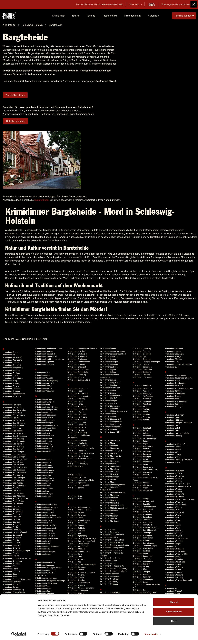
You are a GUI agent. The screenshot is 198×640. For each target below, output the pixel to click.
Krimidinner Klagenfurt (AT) (79, 551)
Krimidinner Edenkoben (45, 460)
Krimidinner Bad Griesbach (14, 433)
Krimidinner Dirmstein (44, 417)
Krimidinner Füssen (43, 554)
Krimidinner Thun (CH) (174, 386)
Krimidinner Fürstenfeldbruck (47, 546)
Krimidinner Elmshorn (44, 473)
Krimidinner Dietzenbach (45, 415)
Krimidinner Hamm (75, 401)
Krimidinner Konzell (76, 570)
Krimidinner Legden (108, 369)
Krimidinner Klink (75, 557)
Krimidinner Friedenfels (45, 533)
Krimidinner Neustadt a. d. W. (112, 566)
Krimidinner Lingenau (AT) (110, 395)
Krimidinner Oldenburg (142, 354)
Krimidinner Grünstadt (77, 367)
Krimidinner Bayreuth (11, 522)
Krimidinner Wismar (173, 557)
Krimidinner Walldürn (173, 481)
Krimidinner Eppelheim (44, 480)
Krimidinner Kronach (76, 585)
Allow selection (174, 611)
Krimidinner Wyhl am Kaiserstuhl (178, 580)
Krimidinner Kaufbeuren (77, 523)
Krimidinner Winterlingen (175, 551)
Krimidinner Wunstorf (173, 572)
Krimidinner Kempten (76, 531)
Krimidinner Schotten (141, 520)
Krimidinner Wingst (173, 544)
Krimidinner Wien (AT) (174, 531)
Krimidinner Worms (173, 570)
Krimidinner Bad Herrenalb (14, 441)
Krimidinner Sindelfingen (143, 561)
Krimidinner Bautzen (11, 519)
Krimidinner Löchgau (108, 401)
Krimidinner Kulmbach (77, 593)
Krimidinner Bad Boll (11, 418)
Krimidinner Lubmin (108, 416)
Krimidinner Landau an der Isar (112, 351)
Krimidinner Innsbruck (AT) (79, 485)
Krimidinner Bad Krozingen (14, 457)
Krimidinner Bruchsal (44, 351)
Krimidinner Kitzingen (76, 549)
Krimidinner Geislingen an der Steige (50, 581)
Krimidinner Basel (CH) (12, 514)
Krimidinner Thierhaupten (175, 383)
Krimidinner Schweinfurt (143, 538)
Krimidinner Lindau (108, 390)
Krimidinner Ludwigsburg (110, 424)
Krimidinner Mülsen (108, 513)
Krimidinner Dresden (43, 441)
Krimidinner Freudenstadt (45, 528)
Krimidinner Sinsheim (141, 564)
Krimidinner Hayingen (77, 412)
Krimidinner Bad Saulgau (13, 483)
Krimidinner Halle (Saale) (78, 393)
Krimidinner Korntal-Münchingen (81, 572)
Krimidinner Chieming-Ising (46, 380)
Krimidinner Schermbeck (143, 509)
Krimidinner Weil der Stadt (175, 504)
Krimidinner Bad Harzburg (13, 439)
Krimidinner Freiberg (43, 520)
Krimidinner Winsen (173, 546)
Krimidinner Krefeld (76, 577)
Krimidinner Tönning (173, 391)
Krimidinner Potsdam (141, 414)
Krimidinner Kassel (75, 517)
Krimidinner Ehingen (43, 462)
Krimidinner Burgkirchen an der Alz (49, 359)
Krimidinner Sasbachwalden (144, 506)
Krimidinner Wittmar (173, 564)
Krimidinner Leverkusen (110, 388)
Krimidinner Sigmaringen (143, 556)
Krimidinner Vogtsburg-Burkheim (178, 460)
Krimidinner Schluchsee (142, 517)
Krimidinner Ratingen (141, 433)
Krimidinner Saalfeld (141, 499)
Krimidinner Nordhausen (110, 576)
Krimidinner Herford (76, 430)
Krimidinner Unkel (172, 428)
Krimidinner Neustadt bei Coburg (113, 568)
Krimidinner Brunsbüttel (45, 354)
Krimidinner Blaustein (11, 563)
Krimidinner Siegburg (141, 551)
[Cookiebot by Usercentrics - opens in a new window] (18, 634)
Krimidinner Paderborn (142, 386)
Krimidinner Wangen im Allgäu (177, 484)
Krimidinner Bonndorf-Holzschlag (16, 579)
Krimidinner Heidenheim (78, 419)
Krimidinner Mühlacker (109, 503)
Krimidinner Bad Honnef (12, 449)
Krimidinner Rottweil (141, 482)
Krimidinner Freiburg (43, 523)
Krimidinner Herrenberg (77, 432)
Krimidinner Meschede (109, 474)
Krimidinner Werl (172, 517)
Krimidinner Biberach (11, 543)
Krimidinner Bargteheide (13, 511)
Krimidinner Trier (172, 399)
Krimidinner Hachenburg (78, 388)
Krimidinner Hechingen (77, 414)
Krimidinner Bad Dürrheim (13, 425)
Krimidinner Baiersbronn (13, 504)
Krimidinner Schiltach (141, 512)
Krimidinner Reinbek (141, 449)
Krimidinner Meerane (109, 458)
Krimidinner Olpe (139, 356)
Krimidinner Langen (108, 359)
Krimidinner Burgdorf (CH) (46, 356)
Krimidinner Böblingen (12, 566)
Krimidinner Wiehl (172, 528)
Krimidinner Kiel (74, 533)
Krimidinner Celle (42, 375)
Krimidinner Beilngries (12, 524)
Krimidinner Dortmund (44, 436)
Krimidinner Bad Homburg (13, 446)
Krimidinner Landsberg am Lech (113, 354)
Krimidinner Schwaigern (142, 533)
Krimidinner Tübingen (173, 404)
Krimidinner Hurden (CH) (78, 464)
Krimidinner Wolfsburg (174, 567)
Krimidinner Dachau (43, 399)
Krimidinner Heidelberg (77, 417)
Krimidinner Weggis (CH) (175, 494)
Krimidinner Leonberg (109, 385)
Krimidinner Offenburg (142, 349)
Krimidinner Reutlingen (142, 456)
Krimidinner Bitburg (11, 556)
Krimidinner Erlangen (44, 488)
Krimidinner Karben (76, 512)
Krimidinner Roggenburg (143, 467)
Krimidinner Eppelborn (44, 478)
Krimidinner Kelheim (76, 525)
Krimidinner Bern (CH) (12, 530)
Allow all (173, 602)
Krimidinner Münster (108, 518)
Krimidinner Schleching (142, 514)
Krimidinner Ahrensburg (12, 368)
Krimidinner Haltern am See (79, 396)
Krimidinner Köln (74, 562)
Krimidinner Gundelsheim (78, 372)
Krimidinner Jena (75, 496)
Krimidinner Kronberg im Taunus (81, 588)
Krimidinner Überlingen (174, 415)
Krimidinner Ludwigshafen (111, 427)
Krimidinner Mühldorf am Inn (111, 505)
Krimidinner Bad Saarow (13, 475)
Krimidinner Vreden (173, 462)
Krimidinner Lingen (108, 393)
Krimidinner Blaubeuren (12, 561)
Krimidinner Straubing (174, 351)
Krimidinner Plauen (140, 412)
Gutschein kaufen (15, 121)
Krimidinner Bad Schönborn (14, 485)
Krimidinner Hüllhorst (76, 461)
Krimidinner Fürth (42, 549)
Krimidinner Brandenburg (13, 590)
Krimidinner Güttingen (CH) (79, 380)
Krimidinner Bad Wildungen (14, 496)
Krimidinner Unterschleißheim (177, 433)
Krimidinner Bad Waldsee (13, 493)
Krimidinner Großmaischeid (79, 362)
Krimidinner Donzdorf (44, 430)
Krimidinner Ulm (171, 425)
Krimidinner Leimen (108, 372)
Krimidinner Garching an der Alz (48, 568)
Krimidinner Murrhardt (109, 521)
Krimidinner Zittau (172, 594)
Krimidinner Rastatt (140, 430)
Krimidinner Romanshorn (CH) (145, 469)
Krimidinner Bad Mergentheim (15, 459)
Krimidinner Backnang (12, 405)
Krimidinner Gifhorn (43, 591)
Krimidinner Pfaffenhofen (143, 396)
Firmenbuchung (132, 15)
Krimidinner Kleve (75, 554)
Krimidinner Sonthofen (142, 577)
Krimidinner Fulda (42, 544)
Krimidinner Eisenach (44, 467)
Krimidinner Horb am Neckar (79, 458)
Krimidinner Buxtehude (44, 364)
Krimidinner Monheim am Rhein (113, 492)
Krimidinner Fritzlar (43, 541)
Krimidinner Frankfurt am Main (48, 517)
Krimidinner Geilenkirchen (46, 578)
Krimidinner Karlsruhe (77, 515)
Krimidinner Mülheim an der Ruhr (113, 508)
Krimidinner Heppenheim (78, 427)
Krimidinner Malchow (109, 445)
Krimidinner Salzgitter (142, 504)
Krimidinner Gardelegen (45, 570)
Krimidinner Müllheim (109, 511)
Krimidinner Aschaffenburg (14, 394)
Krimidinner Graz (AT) (77, 351)
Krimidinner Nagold (108, 529)
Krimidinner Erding (43, 483)
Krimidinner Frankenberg (45, 515)
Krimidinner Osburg (141, 364)
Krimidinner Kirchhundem (78, 544)
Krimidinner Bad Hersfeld (13, 444)
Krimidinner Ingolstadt (77, 482)
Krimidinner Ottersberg (142, 377)
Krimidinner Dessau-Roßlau (46, 407)
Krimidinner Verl (171, 452)
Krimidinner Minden (108, 479)
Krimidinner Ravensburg (142, 436)
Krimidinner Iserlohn (76, 488)
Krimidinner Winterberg (174, 549)
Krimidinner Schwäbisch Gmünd (146, 527)
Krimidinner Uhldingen (174, 420)
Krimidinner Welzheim (174, 515)
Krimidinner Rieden (140, 464)
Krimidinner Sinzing (141, 566)
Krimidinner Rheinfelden (142, 462)
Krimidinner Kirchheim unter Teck (81, 541)
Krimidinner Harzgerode (78, 409)
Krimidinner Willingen (173, 541)
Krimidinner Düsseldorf (44, 451)
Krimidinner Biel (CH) (11, 545)
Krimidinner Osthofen (141, 375)
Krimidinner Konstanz (76, 567)
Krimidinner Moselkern (109, 500)
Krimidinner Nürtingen (109, 584)
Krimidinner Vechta (173, 447)
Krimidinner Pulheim (141, 419)
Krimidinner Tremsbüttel (175, 393)
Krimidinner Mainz (107, 443)
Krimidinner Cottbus (43, 388)
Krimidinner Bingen (11, 553)
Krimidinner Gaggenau (44, 565)
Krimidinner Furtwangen (45, 551)
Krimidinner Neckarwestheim (112, 535)
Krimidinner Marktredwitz (110, 456)
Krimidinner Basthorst (12, 517)
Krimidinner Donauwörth (45, 428)
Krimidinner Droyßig (43, 443)
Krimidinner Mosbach (109, 498)
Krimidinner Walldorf (173, 478)
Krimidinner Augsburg (12, 396)
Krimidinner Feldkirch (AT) (46, 504)
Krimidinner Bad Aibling (12, 407)
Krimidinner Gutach (76, 377)
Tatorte (75, 15)
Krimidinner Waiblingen (174, 471)
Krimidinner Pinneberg (142, 404)
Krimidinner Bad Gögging (13, 431)
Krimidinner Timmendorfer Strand (179, 388)
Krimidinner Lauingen (109, 362)
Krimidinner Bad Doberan (13, 420)
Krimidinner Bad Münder (13, 462)
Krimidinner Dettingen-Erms (46, 410)
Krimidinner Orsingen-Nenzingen (146, 362)
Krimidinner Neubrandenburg (112, 540)
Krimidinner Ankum (11, 386)
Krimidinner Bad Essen (12, 428)
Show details (151, 634)
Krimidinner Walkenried (174, 476)
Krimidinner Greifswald (77, 354)
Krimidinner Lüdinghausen (111, 421)
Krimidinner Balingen (11, 506)
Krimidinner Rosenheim (142, 472)
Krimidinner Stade (140, 590)
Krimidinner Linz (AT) (108, 398)
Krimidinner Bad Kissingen (13, 452)
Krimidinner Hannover (77, 406)
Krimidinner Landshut (109, 356)
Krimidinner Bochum (11, 571)
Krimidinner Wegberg (173, 491)
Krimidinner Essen (42, 491)
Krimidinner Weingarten (174, 512)
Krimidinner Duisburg (44, 446)
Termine (90, 15)
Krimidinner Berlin (10, 527)
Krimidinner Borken (11, 587)
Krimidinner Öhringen (141, 351)
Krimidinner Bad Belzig (12, 412)
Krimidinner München (109, 516)
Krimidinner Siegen (140, 553)
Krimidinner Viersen (173, 454)
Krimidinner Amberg (11, 383)
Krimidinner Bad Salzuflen (13, 480)
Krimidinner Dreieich (43, 438)
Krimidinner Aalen (10, 355)
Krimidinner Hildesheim (77, 440)
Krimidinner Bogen (10, 574)
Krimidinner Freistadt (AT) (45, 525)
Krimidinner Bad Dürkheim (14, 423)
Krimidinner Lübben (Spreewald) (113, 411)
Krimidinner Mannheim (109, 448)
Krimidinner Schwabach (142, 525)
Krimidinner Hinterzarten (78, 445)
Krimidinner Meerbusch (109, 461)
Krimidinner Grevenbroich (78, 356)
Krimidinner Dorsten (43, 433)
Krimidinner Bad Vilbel (12, 491)
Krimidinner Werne (172, 520)
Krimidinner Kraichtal (76, 575)
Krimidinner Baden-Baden (13, 501)
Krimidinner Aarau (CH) (12, 357)
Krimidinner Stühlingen (174, 354)
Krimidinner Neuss (107, 563)
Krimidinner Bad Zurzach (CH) (15, 498)
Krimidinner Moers (107, 482)
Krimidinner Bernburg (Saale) (15, 532)
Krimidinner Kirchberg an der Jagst (82, 538)
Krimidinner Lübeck (108, 414)
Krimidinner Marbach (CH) (111, 451)
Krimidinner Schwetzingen (143, 543)
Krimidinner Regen (140, 443)
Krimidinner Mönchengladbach (112, 485)
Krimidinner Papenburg (142, 388)
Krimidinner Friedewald (45, 536)
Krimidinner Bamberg (11, 509)
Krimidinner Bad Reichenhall (14, 472)
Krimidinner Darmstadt (44, 402)
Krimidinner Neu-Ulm (109, 537)
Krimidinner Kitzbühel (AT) (78, 546)
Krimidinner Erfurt (42, 486)
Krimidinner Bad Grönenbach (15, 436)
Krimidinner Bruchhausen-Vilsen (48, 349)
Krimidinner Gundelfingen (78, 369)
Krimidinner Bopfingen (12, 582)
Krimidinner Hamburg (76, 399)
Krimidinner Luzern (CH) (110, 432)
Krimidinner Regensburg (142, 446)
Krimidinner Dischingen (45, 420)
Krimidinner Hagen (75, 391)
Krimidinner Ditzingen (44, 423)
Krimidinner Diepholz (44, 412)
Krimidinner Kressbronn (77, 580)
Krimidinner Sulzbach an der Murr (179, 364)
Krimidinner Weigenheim (175, 502)
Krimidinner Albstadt (11, 373)
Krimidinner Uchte (172, 417)
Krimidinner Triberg (173, 396)
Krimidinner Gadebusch (45, 562)
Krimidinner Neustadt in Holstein (113, 571)
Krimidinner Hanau (75, 404)
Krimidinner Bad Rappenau (14, 470)
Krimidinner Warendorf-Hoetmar (178, 486)
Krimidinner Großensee (77, 359)
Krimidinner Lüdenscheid (110, 419)
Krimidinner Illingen (75, 475)
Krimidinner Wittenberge (175, 562)
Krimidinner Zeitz (172, 588)
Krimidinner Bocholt (11, 569)
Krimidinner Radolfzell (142, 428)
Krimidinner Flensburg (44, 510)
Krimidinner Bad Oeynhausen (15, 467)
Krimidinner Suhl (172, 362)
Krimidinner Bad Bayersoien (14, 410)
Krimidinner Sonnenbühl (142, 574)
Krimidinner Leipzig (108, 380)
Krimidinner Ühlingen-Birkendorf (178, 423)
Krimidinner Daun (42, 404)
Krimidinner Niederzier (109, 574)
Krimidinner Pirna (140, 406)
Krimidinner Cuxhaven (44, 391)
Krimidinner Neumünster (110, 558)
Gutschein (116, 4)
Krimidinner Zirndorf (173, 591)
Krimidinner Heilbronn (77, 422)
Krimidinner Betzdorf (11, 540)
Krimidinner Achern (11, 362)
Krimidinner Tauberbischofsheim (178, 378)
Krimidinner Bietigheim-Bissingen (16, 550)
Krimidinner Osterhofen (142, 369)
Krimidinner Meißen (108, 464)
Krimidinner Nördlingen (109, 579)
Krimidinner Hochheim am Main (81, 448)
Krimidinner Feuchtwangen (46, 507)
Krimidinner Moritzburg (109, 495)
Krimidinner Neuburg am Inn (111, 542)
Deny (173, 621)
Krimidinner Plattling (141, 409)
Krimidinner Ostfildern (142, 372)
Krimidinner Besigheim (12, 537)
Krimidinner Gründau (76, 364)
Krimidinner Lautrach (109, 367)
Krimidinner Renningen (142, 454)
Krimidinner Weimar (173, 510)
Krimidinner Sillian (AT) (142, 559)
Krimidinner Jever (75, 499)
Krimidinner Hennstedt (77, 425)
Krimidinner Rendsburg (142, 451)
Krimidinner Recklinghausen (144, 438)
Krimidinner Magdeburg (110, 440)
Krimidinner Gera (42, 586)
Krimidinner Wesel (172, 523)
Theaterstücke (109, 15)
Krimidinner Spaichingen (143, 579)
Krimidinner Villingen (173, 457)
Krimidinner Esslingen (44, 493)
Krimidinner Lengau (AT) (110, 382)
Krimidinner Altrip (10, 381)
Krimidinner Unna (172, 430)
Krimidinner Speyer (141, 582)
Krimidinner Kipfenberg (77, 536)
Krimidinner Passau (141, 391)
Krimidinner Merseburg (109, 469)
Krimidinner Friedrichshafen (46, 538)
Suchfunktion (41, 199)
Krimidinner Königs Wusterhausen (82, 564)
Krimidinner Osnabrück (142, 367)
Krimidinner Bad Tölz (11, 488)
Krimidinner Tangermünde (175, 375)
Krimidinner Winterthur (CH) (176, 554)
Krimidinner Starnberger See (144, 592)
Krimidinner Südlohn (173, 359)
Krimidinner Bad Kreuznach (14, 454)
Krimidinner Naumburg (109, 532)
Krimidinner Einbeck (43, 465)
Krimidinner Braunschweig (14, 592)
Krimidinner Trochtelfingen (176, 401)
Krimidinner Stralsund (174, 349)
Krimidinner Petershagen (143, 393)
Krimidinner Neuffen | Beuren (112, 548)
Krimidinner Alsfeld (10, 375)
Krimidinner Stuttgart (173, 356)
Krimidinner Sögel (140, 569)
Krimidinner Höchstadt (77, 451)
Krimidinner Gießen (43, 588)
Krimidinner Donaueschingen (47, 425)
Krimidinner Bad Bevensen (14, 415)
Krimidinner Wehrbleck (174, 497)
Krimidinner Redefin (141, 441)
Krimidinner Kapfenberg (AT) (79, 510)
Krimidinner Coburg (43, 386)
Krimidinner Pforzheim (142, 399)
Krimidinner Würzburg (174, 577)
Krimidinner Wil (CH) (173, 536)
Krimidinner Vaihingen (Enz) (176, 444)
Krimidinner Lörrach (108, 403)
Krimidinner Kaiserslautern (79, 507)
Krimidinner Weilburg (173, 507)
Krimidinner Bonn (10, 576)
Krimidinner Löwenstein (110, 406)
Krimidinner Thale (172, 380)
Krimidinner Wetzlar (173, 525)
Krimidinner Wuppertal (174, 575)
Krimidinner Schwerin (141, 540)
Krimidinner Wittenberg (174, 559)
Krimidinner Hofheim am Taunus (81, 453)
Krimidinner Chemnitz (44, 378)
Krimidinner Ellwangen (44, 470)
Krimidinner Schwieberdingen (145, 546)
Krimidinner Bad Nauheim (13, 465)
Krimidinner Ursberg (173, 436)
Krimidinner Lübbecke (109, 408)
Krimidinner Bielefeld (11, 548)
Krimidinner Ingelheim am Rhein (81, 480)
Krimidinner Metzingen (109, 477)
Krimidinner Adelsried (12, 365)
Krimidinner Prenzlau (141, 417)
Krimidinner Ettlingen (43, 496)
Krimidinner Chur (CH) (44, 383)
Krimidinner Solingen (141, 572)
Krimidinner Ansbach (11, 388)
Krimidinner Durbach (43, 449)
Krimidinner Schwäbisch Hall (144, 530)
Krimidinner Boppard (11, 584)
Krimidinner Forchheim (44, 512)
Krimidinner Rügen (140, 488)
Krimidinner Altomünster (13, 378)
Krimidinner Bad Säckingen (14, 478)
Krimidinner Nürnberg (109, 581)
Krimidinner (58, 15)
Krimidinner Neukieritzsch (111, 550)
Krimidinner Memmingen (110, 466)
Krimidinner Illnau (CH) (77, 477)
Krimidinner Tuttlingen (174, 406)
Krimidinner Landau (108, 349)
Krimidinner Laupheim (109, 364)
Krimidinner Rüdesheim (142, 485)
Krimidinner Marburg (108, 453)
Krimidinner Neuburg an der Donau (114, 545)
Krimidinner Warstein (173, 489)
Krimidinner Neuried (108, 561)
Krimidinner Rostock (141, 475)
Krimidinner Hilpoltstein (77, 443)
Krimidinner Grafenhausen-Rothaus (82, 349)
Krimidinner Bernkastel (12, 535)
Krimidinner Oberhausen (110, 592)
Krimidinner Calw (42, 373)
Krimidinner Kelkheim (76, 528)
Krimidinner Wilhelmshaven (176, 538)
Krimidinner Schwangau (142, 535)
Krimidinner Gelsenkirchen (46, 583)
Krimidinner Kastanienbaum (79, 520)
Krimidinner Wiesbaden (174, 533)
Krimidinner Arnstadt (11, 391)
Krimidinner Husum (75, 466)
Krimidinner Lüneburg (109, 429)
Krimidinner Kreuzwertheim (79, 583)
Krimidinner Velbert (173, 449)
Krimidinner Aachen (11, 352)
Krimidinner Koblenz (76, 559)
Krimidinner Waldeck (173, 473)
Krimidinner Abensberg (12, 360)
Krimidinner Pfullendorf (142, 401)
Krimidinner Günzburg (77, 375)
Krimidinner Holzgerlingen (78, 456)
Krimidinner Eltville (43, 475)
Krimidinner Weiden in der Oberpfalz (180, 499)
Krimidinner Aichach (11, 370)
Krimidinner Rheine (140, 459)
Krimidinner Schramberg (143, 522)
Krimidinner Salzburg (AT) (143, 501)
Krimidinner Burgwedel (44, 362)
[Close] (193, 4)
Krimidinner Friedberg (44, 531)
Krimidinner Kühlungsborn (78, 590)
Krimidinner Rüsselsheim (143, 490)
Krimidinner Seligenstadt (143, 548)
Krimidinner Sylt (171, 367)
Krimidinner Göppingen (44, 594)
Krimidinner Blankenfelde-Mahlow (17, 558)
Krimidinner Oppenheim (142, 359)
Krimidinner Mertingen (109, 471)
